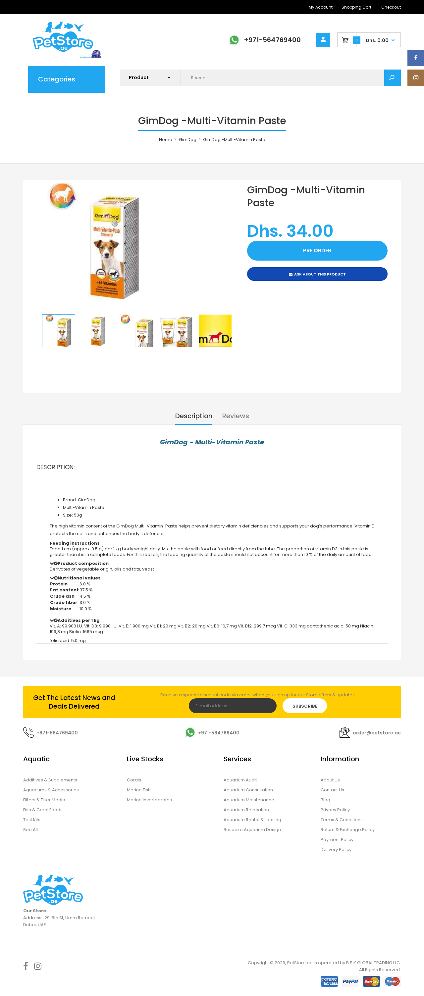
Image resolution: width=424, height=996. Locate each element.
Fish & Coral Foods (43, 810)
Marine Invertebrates (149, 800)
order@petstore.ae (377, 732)
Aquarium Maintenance (249, 800)
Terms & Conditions (342, 820)
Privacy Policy (335, 810)
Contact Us (332, 790)
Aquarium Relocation (246, 810)
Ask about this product (320, 274)
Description (193, 416)
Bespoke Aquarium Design (252, 829)
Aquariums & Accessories (51, 790)
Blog (325, 800)
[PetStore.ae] (63, 57)
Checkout (391, 7)
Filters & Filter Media (44, 800)
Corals (134, 780)
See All (30, 829)
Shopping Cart (356, 7)
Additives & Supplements (50, 780)
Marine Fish (139, 790)
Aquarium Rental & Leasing (252, 820)
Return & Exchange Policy (348, 829)
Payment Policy (337, 839)
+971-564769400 (272, 39)
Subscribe (304, 706)
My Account (321, 7)
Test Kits (31, 820)
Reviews (235, 416)
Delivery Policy (336, 849)
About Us (330, 780)
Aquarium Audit (240, 780)
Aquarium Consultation (248, 790)
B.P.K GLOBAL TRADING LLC (373, 963)
